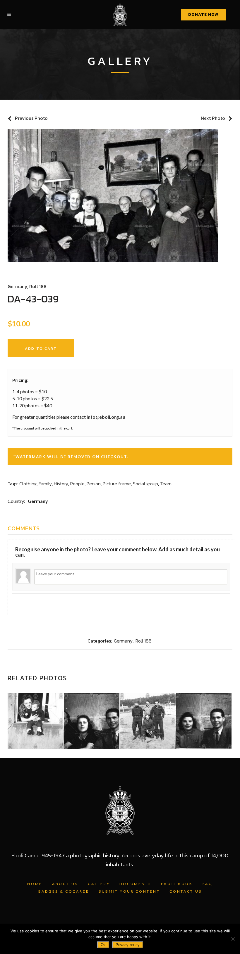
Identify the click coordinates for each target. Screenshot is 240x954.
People (77, 483)
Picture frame (117, 483)
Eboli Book (177, 884)
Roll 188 (38, 286)
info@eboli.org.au (106, 417)
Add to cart (41, 348)
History (61, 483)
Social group (145, 483)
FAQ (208, 884)
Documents (135, 884)
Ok (103, 945)
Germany (17, 286)
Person (94, 483)
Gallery (99, 884)
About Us (65, 884)
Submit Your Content (129, 891)
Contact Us (185, 891)
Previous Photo (31, 118)
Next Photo (213, 118)
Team (166, 483)
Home (34, 884)
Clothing (28, 483)
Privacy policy (128, 945)
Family (45, 483)
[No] (233, 939)
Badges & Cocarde (63, 891)
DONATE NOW (203, 14)
